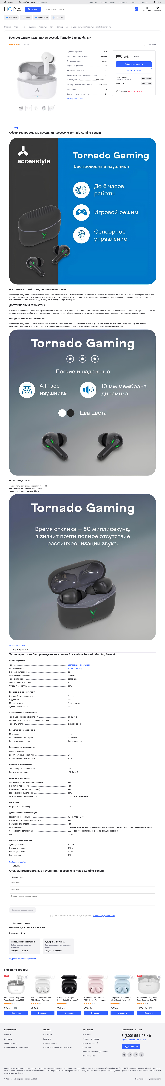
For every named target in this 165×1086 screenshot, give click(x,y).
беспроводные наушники (79, 665)
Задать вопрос (131, 1046)
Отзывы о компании (90, 1039)
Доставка (93, 2)
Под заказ (16, 1013)
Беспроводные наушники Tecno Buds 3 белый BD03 (14, 999)
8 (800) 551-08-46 (28, 2)
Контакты (123, 2)
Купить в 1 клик (134, 70)
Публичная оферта (89, 1056)
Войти (158, 2)
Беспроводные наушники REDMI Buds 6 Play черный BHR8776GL (67, 999)
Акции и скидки (10, 1043)
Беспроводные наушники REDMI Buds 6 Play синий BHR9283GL (121, 999)
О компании (142, 2)
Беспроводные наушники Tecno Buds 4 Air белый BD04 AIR (148, 999)
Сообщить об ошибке (17, 862)
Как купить (47, 1035)
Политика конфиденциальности (95, 1052)
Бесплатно (146, 78)
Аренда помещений (90, 1043)
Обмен (132, 2)
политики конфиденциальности (104, 916)
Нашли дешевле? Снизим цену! (16, 1047)
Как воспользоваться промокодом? (57, 1047)
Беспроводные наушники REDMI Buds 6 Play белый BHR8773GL (41, 999)
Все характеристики (75, 99)
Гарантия (103, 2)
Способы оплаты (50, 1043)
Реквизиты (86, 1047)
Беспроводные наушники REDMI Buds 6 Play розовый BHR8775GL (95, 999)
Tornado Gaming (75, 668)
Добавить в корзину (134, 64)
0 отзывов (25, 45)
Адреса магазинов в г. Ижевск (134, 1040)
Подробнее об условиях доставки (22, 959)
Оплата (113, 2)
